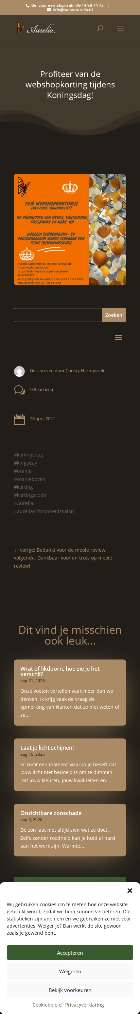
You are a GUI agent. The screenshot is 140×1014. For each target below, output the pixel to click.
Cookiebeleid (47, 1004)
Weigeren (70, 971)
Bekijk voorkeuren (70, 990)
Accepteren (70, 952)
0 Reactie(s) (41, 389)
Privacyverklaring (84, 1004)
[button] (129, 890)
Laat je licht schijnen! (47, 747)
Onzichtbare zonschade (51, 813)
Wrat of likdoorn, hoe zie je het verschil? (60, 671)
